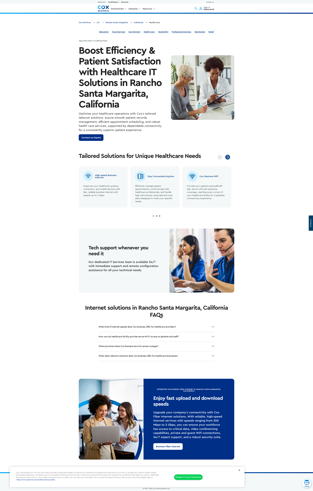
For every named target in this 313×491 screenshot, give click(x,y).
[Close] (239, 470)
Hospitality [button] (163, 32)
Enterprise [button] (133, 9)
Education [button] (104, 32)
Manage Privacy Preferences (188, 477)
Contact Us (210, 2)
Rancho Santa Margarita (117, 22)
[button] (196, 8)
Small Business (113, 2)
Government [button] (134, 32)
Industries (138, 22)
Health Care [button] (149, 32)
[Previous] (219, 157)
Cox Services (85, 22)
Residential (101, 2)
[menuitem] (119, 9)
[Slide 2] (156, 215)
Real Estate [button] (200, 32)
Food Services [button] (118, 32)
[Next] (227, 157)
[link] (91, 137)
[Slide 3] (159, 215)
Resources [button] (147, 9)
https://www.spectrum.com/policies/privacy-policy (36, 479)
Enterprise (124, 2)
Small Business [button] (117, 9)
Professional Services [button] (181, 32)
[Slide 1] (153, 215)
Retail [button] (211, 32)
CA (98, 22)
